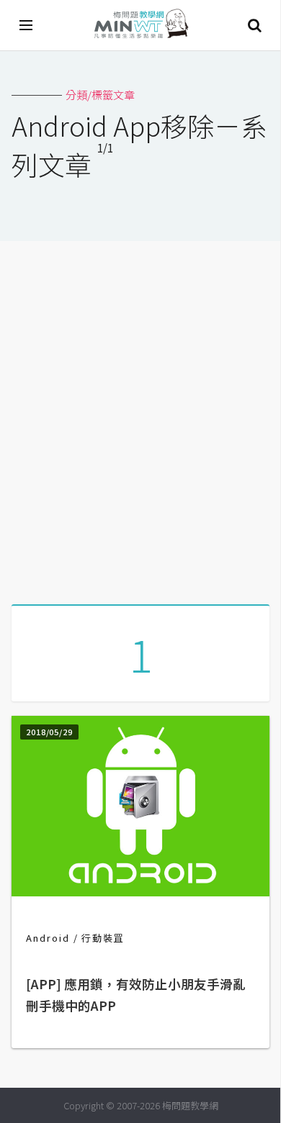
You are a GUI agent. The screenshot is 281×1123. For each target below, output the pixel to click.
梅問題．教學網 (140, 25)
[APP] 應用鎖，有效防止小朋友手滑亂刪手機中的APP (136, 994)
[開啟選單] (27, 25)
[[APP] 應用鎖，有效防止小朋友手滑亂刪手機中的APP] (140, 891)
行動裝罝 (103, 938)
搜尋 (254, 25)
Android (48, 938)
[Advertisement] (140, 417)
